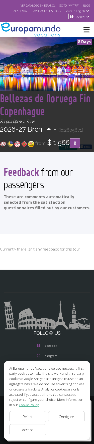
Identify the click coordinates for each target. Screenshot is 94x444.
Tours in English (75, 11)
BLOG (86, 5)
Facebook (50, 346)
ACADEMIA (20, 11)
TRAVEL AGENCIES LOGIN (46, 11)
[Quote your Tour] (75, 143)
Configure (66, 416)
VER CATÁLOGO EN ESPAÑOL (38, 5)
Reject (28, 416)
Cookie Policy (29, 405)
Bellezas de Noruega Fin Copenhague (45, 104)
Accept (27, 429)
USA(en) (80, 17)
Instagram (50, 356)
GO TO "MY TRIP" (69, 5)
